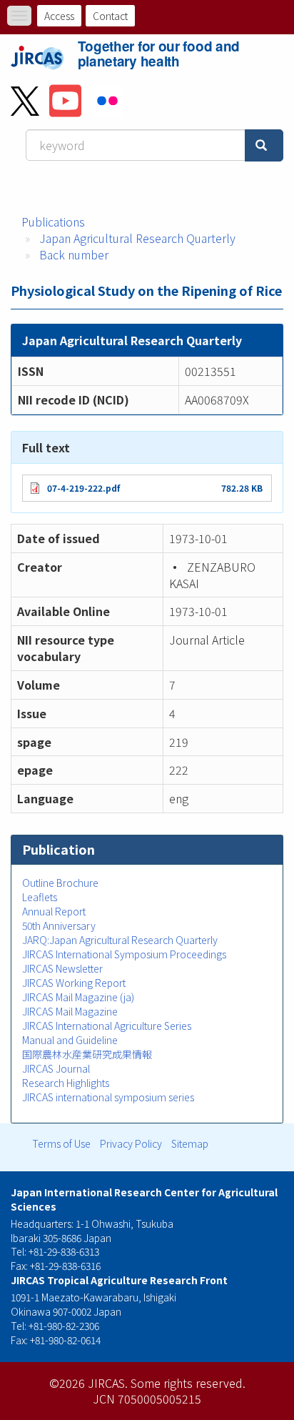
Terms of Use (61, 1143)
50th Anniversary (59, 925)
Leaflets (39, 897)
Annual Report (54, 911)
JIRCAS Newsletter (62, 968)
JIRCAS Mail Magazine (70, 1011)
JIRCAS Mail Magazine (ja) (78, 997)
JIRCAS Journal (56, 1068)
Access (59, 16)
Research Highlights (65, 1083)
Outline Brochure (60, 882)
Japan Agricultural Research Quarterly (137, 238)
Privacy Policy (131, 1143)
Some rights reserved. (188, 1382)
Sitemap (189, 1143)
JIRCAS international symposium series (108, 1097)
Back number (73, 254)
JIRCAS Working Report (74, 982)
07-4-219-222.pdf (83, 488)
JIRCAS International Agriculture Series (106, 1025)
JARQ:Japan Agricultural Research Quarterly (120, 940)
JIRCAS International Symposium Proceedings (124, 954)
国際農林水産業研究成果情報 (87, 1054)
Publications (53, 221)
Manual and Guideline (70, 1040)
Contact (110, 16)
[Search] (264, 145)
